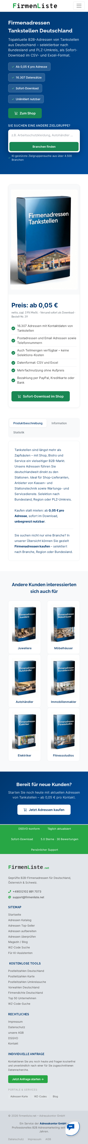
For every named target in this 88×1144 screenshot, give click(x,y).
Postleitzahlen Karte (21, 976)
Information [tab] (59, 423)
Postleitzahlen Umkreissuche (27, 981)
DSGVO (13, 1038)
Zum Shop (28, 113)
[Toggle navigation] (79, 6)
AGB (48, 1139)
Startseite (14, 914)
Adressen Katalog (19, 920)
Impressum (15, 1021)
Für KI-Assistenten (20, 953)
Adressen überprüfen (22, 936)
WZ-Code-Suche (19, 1003)
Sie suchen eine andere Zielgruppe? (39, 125)
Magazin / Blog (18, 942)
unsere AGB (16, 1032)
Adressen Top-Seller (21, 925)
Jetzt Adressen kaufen (46, 810)
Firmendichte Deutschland (25, 992)
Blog (55, 1096)
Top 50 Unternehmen (22, 998)
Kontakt (13, 1043)
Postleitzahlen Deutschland (26, 970)
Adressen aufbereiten (22, 931)
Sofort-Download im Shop (43, 396)
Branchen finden (44, 146)
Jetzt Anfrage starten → (28, 1079)
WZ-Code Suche (19, 947)
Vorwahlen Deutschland (23, 987)
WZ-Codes (40, 1096)
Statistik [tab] (18, 432)
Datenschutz (16, 1027)
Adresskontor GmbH (53, 1123)
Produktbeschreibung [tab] (28, 423)
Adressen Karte (19, 1096)
